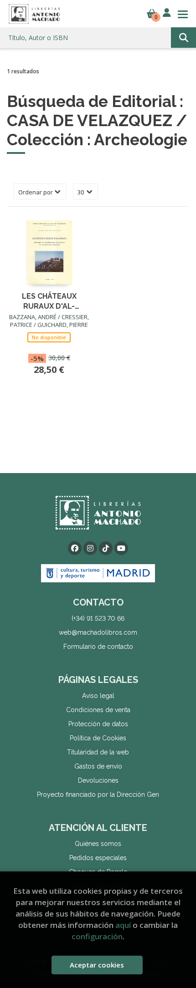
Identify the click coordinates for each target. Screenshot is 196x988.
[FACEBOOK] (75, 548)
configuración (97, 936)
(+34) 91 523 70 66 (98, 618)
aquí (123, 925)
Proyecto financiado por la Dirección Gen (98, 794)
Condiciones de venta (98, 709)
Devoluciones (98, 780)
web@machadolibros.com (98, 632)
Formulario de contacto (98, 646)
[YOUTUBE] (121, 548)
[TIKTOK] (106, 548)
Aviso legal (98, 695)
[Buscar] (183, 37)
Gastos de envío (98, 766)
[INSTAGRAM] (90, 548)
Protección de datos (98, 724)
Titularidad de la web (98, 752)
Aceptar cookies (97, 964)
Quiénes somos (98, 843)
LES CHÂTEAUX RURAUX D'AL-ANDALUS (49, 301)
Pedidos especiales (98, 857)
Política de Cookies (98, 738)
